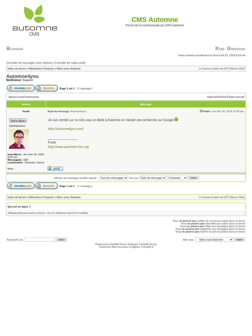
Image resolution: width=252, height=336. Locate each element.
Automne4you (22, 76)
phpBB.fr (148, 246)
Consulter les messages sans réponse (29, 62)
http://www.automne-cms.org (68, 147)
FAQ (221, 48)
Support (28, 79)
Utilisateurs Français (41, 68)
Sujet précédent (216, 96)
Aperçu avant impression (24, 96)
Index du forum (17, 68)
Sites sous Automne (69, 68)
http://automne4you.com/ (66, 129)
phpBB (113, 244)
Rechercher (237, 48)
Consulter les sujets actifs (70, 62)
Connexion (16, 48)
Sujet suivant (236, 96)
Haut (10, 168)
